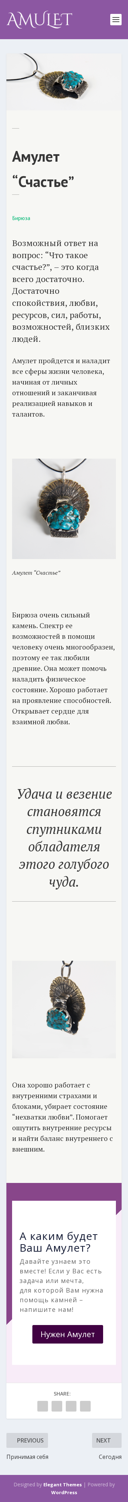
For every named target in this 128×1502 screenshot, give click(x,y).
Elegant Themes (62, 1484)
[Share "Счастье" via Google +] (57, 1406)
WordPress (64, 1492)
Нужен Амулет (68, 1334)
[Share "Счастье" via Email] (85, 1406)
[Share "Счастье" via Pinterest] (71, 1406)
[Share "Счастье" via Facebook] (43, 1406)
